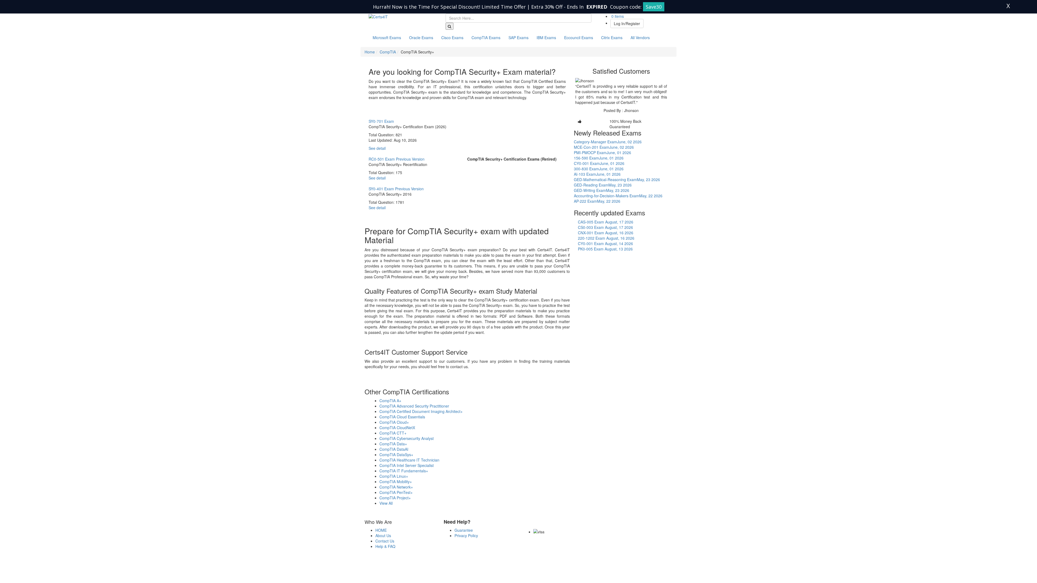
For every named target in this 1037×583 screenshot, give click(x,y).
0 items (617, 16)
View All (386, 503)
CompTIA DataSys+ (396, 454)
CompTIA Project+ (395, 497)
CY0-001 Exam (599, 163)
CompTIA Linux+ (393, 476)
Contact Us (384, 541)
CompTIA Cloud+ (394, 422)
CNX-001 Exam (605, 232)
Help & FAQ (385, 546)
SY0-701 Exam (381, 121)
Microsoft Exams (387, 37)
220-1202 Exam (606, 238)
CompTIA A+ (390, 400)
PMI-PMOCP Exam (602, 152)
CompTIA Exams (486, 37)
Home (370, 52)
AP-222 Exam (597, 201)
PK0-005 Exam (605, 249)
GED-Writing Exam (601, 190)
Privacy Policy (466, 535)
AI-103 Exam (597, 174)
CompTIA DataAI (393, 449)
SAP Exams (518, 37)
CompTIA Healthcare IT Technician (409, 460)
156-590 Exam (599, 158)
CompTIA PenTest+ (396, 492)
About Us (383, 535)
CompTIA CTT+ (392, 433)
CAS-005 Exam (605, 222)
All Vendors (640, 37)
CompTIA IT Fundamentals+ (403, 470)
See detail (377, 148)
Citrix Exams (611, 37)
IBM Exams (546, 37)
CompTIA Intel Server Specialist (406, 465)
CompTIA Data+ (393, 443)
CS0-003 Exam (605, 227)
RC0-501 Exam (397, 159)
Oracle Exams (421, 37)
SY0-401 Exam (396, 188)
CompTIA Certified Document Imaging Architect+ (421, 411)
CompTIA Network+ (396, 487)
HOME (381, 530)
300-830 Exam (599, 168)
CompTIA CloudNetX (397, 427)
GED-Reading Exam (603, 185)
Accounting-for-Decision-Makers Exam (618, 195)
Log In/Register (627, 23)
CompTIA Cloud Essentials (402, 416)
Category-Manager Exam (608, 141)
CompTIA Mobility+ (395, 481)
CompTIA (388, 52)
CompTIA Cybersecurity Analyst (406, 438)
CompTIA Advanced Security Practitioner (414, 406)
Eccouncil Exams (578, 37)
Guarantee (463, 530)
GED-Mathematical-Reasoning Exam (617, 179)
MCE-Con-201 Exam (604, 147)
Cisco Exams (452, 37)
